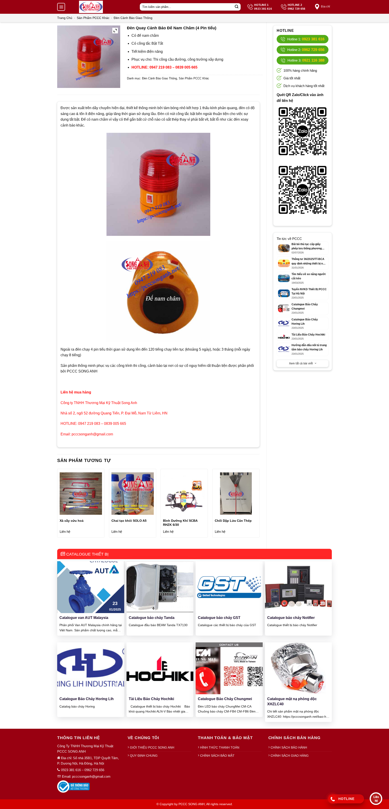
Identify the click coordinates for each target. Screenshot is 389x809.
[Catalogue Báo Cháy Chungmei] (229, 668)
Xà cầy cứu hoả (72, 520)
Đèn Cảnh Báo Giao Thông (133, 18)
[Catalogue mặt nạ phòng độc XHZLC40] (298, 668)
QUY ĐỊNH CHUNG (144, 755)
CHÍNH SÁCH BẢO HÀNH (289, 747)
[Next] (259, 504)
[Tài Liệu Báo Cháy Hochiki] (160, 668)
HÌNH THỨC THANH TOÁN (219, 747)
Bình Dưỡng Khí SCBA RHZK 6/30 (180, 522)
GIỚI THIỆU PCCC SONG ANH (152, 747)
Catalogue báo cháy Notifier (291, 618)
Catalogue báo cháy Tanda (151, 618)
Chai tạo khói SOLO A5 (129, 520)
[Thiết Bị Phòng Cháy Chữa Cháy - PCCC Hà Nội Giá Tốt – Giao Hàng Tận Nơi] (90, 7)
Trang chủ (64, 18)
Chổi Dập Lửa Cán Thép (233, 520)
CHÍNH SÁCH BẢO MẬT (217, 755)
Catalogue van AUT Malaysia (83, 618)
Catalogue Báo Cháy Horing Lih (86, 699)
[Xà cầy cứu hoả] (81, 493)
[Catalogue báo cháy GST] (229, 587)
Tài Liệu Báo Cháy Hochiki (151, 699)
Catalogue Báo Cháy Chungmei (225, 699)
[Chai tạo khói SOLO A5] (132, 493)
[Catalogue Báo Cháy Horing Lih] (90, 668)
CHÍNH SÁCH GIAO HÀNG (290, 755)
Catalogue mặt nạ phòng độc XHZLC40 (292, 701)
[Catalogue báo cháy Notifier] (298, 587)
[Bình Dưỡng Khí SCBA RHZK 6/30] (184, 493)
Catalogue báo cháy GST (219, 618)
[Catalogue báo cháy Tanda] (160, 587)
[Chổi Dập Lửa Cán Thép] (236, 493)
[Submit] (236, 7)
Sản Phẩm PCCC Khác (93, 18)
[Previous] (57, 504)
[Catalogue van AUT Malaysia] (90, 587)
